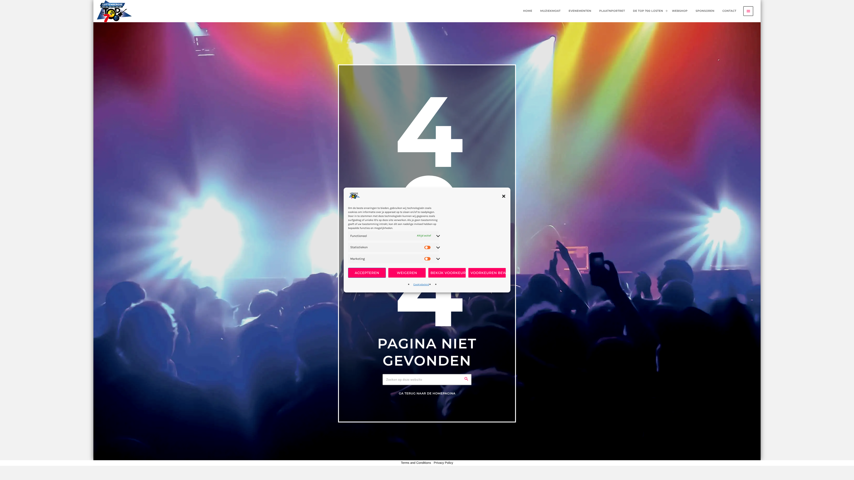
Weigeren (407, 273)
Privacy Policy (443, 462)
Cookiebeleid (421, 284)
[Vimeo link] (114, 11)
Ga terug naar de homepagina (427, 393)
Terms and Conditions (416, 462)
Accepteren (367, 273)
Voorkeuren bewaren (488, 273)
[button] (504, 196)
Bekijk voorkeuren (448, 273)
